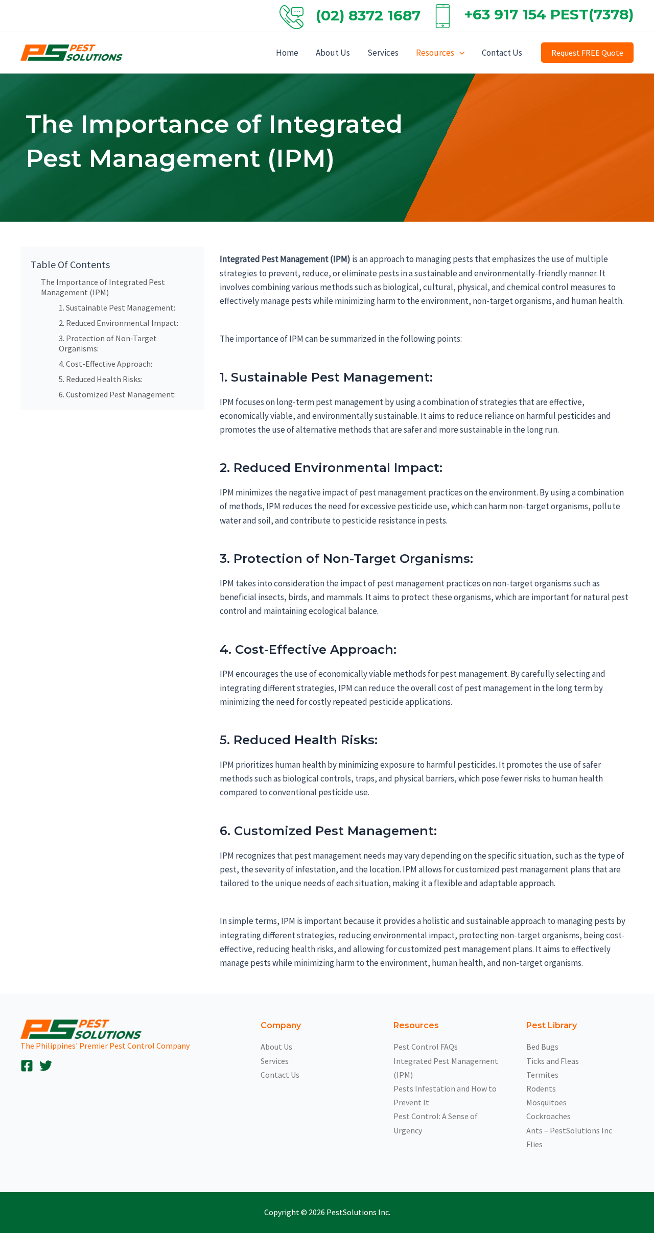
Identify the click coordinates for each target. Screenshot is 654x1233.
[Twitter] (45, 1065)
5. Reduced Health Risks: (101, 379)
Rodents (541, 1088)
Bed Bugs (542, 1046)
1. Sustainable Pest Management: (117, 307)
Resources (435, 52)
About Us (333, 52)
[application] (459, 52)
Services (383, 52)
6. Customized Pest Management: (117, 394)
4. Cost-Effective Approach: (105, 364)
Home (287, 52)
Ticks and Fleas (552, 1061)
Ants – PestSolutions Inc (569, 1130)
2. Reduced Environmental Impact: (118, 323)
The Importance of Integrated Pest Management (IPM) (103, 287)
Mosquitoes (546, 1102)
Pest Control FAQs (425, 1046)
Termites (542, 1075)
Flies (534, 1144)
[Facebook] (26, 1065)
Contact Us (502, 52)
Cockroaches (548, 1116)
